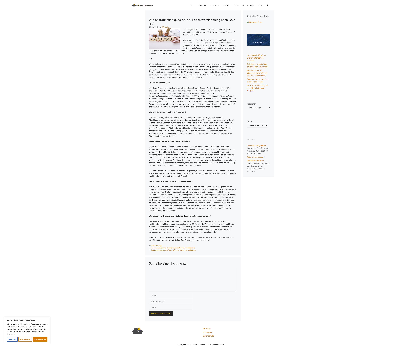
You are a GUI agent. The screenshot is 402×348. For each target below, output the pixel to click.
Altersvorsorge (248, 5)
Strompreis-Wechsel (255, 161)
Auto (192, 5)
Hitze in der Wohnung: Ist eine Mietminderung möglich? (257, 88)
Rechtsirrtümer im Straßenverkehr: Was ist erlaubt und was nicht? (257, 73)
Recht (260, 5)
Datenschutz (208, 336)
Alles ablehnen (25, 339)
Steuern (235, 5)
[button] (267, 5)
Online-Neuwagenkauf (256, 146)
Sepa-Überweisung (255, 157)
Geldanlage (214, 5)
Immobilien (202, 5)
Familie (225, 5)
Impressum (207, 332)
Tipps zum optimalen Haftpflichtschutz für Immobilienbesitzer (173, 248)
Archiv (249, 121)
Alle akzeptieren (40, 339)
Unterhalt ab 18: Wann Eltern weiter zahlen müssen (256, 58)
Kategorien (251, 104)
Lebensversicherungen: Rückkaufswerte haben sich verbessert (173, 250)
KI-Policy (206, 329)
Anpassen (12, 339)
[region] (27, 330)
